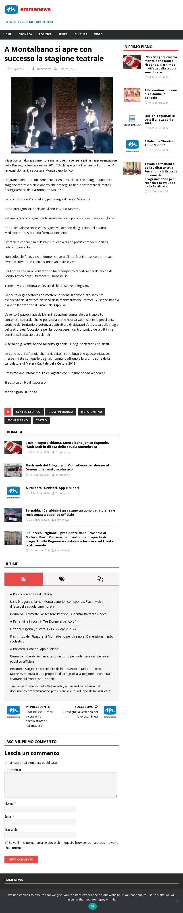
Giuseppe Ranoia (60, 412)
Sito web (10, 829)
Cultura (81, 34)
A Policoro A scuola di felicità (31, 594)
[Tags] (62, 579)
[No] (177, 901)
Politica (45, 34)
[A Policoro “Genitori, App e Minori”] (13, 497)
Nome (9, 803)
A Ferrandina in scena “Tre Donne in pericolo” (43, 621)
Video (98, 34)
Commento (12, 770)
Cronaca (25, 34)
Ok (93, 906)
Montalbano (18, 420)
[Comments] (100, 579)
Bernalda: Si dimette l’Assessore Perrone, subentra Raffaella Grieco (58, 614)
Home (7, 34)
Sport (63, 34)
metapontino (91, 412)
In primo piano (138, 46)
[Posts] (23, 579)
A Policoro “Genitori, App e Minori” (53, 488)
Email (8, 816)
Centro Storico (28, 412)
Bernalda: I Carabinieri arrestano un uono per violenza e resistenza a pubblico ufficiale (70, 512)
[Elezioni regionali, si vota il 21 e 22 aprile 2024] (132, 124)
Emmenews (43, 69)
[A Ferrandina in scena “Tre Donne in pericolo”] (132, 99)
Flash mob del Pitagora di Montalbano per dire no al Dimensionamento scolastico (67, 467)
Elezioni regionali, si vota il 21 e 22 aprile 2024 (43, 629)
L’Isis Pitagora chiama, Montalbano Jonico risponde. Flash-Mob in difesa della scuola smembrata (67, 445)
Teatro (41, 420)
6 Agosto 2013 (20, 69)
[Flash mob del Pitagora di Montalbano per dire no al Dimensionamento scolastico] (13, 474)
